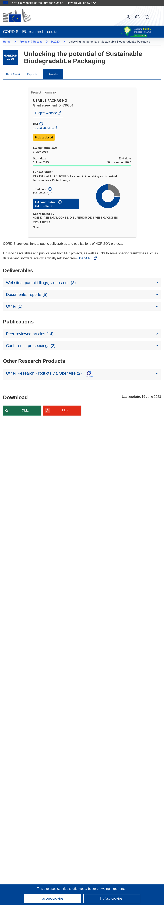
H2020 (55, 41)
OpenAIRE (85, 258)
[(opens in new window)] (17, 15)
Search (147, 17)
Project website (46, 114)
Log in (127, 17)
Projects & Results (30, 41)
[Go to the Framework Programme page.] (10, 57)
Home (7, 41)
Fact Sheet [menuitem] (13, 74)
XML (25, 410)
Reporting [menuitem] (33, 74)
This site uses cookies (53, 888)
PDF (65, 410)
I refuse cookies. (111, 898)
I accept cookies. (52, 898)
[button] (137, 17)
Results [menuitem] (53, 74)
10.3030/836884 (43, 127)
